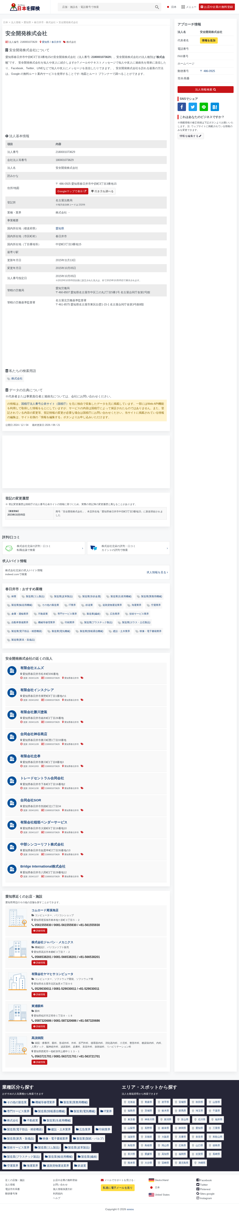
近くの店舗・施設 (15, 1180)
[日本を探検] (25, 7)
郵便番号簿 (11, 1193)
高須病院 (38, 1037)
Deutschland (161, 1180)
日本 (157, 1187)
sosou (130, 1209)
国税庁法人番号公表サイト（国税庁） (45, 403)
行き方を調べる (104, 191)
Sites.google (207, 1193)
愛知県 (45, 42)
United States (162, 1194)
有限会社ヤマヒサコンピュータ (52, 974)
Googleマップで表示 (70, 191)
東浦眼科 (38, 1006)
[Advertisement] (86, 104)
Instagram (205, 1198)
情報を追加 (208, 40)
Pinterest (204, 1189)
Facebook (205, 1180)
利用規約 (58, 1193)
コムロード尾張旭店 (45, 910)
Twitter (203, 1184)
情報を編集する (189, 135)
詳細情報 (40, 930)
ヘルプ (56, 1198)
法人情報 (10, 1184)
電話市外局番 (12, 1189)
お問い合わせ (60, 1184)
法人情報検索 (204, 89)
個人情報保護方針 (62, 1189)
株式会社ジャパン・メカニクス (52, 942)
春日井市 (56, 42)
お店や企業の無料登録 (65, 1180)
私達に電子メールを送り (118, 1187)
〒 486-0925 (207, 70)
